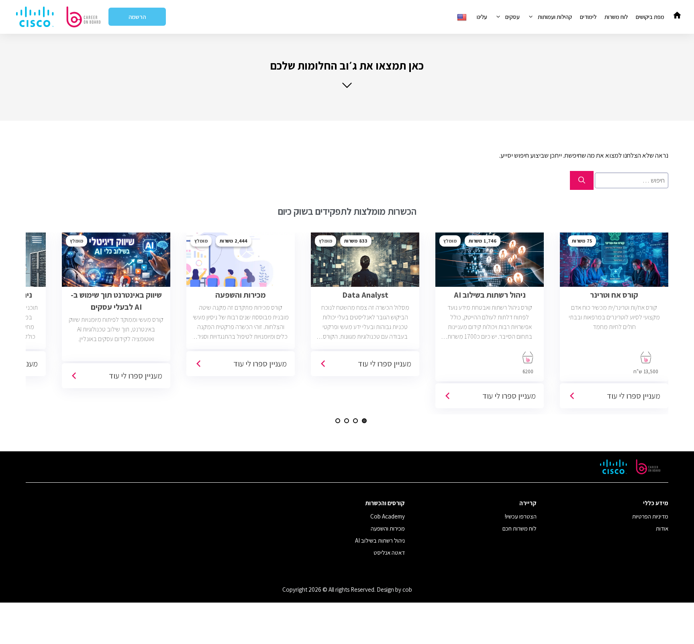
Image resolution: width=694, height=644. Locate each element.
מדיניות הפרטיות (650, 516)
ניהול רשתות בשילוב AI (380, 540)
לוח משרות (616, 17)
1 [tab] (364, 420)
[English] (463, 16)
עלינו (482, 17)
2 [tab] (355, 420)
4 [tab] (337, 420)
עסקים (512, 17)
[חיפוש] (582, 180)
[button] (347, 74)
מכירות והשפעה (388, 528)
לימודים (588, 17)
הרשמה (137, 17)
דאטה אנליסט (389, 552)
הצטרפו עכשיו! (521, 516)
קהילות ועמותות (555, 17)
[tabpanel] (614, 323)
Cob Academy (387, 516)
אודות (662, 528)
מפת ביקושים (650, 17)
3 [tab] (346, 420)
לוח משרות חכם (519, 528)
